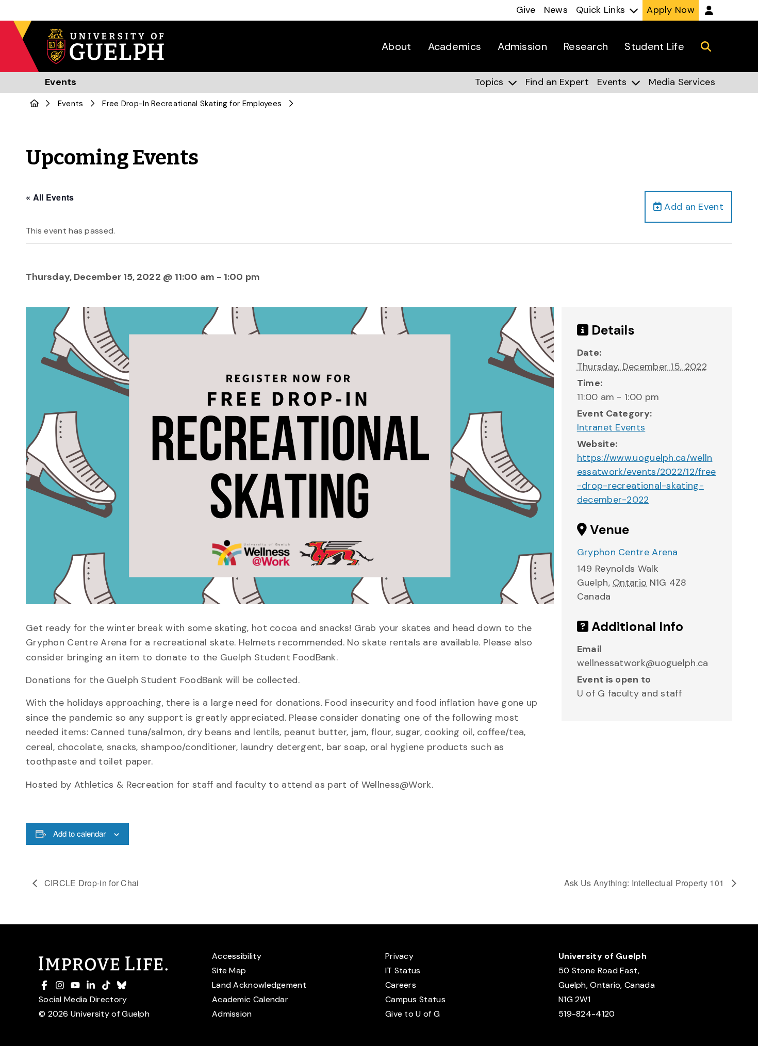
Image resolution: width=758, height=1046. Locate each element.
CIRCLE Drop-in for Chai (90, 883)
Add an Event (692, 207)
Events (71, 103)
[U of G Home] (34, 103)
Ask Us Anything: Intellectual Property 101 (645, 883)
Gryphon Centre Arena (627, 552)
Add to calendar (79, 833)
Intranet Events (611, 427)
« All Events (50, 197)
